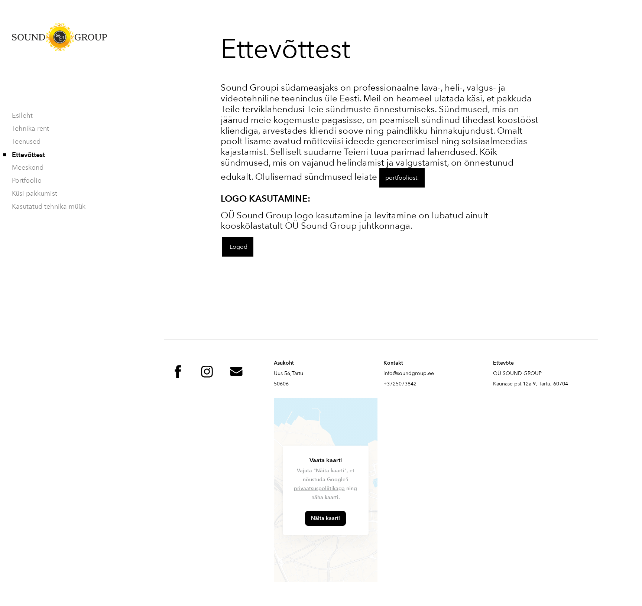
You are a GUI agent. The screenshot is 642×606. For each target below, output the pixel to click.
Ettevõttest (28, 155)
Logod (237, 246)
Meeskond (27, 167)
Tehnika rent (30, 128)
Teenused (26, 141)
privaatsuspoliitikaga (319, 488)
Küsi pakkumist (34, 193)
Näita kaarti (325, 518)
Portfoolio (27, 180)
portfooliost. (402, 177)
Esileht (22, 115)
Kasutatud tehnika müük (48, 206)
